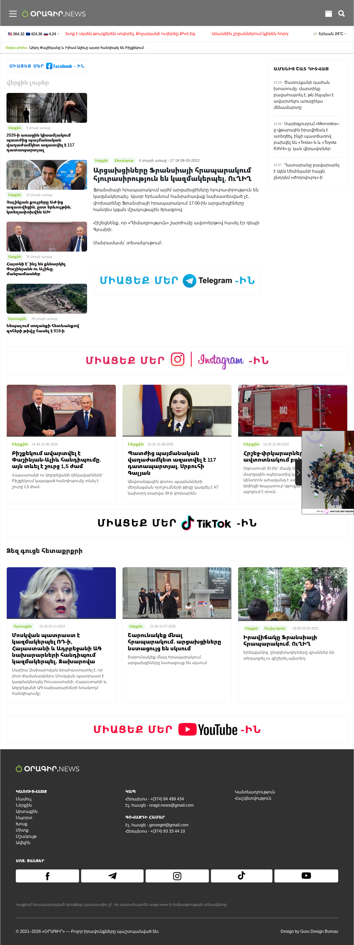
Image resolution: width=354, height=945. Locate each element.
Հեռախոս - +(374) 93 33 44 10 (155, 831)
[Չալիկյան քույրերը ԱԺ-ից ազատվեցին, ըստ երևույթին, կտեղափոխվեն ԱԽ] (46, 174)
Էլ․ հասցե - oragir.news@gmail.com (159, 805)
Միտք (22, 830)
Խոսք (21, 824)
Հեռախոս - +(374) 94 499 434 (154, 799)
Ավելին (23, 842)
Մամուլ (23, 799)
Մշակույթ (26, 836)
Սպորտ (24, 817)
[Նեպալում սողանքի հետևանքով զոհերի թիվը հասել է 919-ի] (46, 298)
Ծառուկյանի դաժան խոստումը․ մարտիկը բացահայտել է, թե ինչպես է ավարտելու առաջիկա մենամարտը (304, 95)
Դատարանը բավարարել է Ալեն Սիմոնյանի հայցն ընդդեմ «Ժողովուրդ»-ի (306, 171)
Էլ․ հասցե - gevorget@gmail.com (156, 825)
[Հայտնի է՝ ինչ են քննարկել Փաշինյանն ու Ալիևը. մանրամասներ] (46, 236)
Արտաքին (17, 318)
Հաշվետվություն (253, 798)
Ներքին (14, 127)
